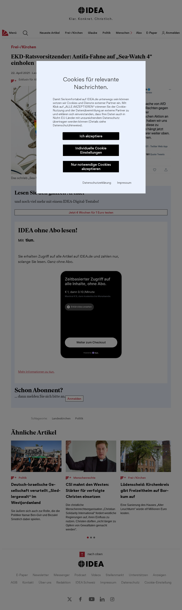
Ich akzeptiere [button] (91, 136)
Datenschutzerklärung (96, 183)
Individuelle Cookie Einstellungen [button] (90, 150)
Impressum (124, 183)
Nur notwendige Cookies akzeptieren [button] (91, 166)
